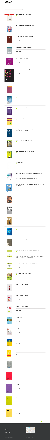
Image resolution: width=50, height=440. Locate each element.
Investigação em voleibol (19, 317)
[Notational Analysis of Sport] (9, 232)
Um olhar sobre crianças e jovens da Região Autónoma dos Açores (26, 25)
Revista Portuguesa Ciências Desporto (9, 437)
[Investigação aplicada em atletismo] (9, 331)
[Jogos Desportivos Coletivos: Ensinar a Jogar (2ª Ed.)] (9, 276)
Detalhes (17, 18)
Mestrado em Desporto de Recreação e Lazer (22, 239)
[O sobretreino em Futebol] (9, 165)
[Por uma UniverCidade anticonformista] (9, 111)
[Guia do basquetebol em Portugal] (9, 353)
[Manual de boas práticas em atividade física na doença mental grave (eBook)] (9, 253)
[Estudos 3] (9, 413)
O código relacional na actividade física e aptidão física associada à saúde (27, 206)
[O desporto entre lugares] (9, 199)
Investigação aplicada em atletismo (21, 328)
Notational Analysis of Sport (20, 228)
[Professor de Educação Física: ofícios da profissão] (9, 89)
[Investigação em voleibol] (9, 320)
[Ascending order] (13, 9)
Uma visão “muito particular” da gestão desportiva (23, 14)
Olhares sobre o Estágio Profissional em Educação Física (24, 140)
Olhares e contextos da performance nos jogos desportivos (25, 151)
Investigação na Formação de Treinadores (22, 306)
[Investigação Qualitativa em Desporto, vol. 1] (9, 298)
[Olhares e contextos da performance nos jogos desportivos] (9, 154)
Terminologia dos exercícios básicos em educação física (24, 36)
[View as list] (23, 9)
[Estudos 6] (9, 376)
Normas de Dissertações (28, 435)
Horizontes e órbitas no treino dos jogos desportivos (24, 339)
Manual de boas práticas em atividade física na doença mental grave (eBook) (27, 250)
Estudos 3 (17, 409)
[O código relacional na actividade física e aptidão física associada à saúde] (9, 210)
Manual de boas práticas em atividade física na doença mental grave (26, 263)
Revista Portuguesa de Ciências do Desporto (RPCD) (24, 69)
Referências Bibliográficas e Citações (29, 437)
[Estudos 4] (9, 400)
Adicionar (17, 29)
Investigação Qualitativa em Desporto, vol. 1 (22, 295)
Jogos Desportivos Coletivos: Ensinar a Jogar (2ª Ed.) (24, 273)
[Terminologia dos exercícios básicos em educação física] (9, 39)
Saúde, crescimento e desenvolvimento (22, 58)
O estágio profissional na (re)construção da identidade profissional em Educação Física (29, 173)
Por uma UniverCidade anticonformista (22, 107)
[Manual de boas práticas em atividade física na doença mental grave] (9, 266)
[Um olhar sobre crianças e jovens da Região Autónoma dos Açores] (9, 28)
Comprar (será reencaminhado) (19, 258)
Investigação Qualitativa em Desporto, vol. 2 (22, 284)
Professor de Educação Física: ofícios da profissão (23, 85)
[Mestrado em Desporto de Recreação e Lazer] (9, 243)
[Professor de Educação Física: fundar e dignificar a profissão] (9, 100)
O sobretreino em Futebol (19, 162)
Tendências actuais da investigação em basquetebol (24, 47)
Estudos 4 (17, 396)
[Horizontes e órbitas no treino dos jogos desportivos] (9, 342)
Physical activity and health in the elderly (22, 118)
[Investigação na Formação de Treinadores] (9, 309)
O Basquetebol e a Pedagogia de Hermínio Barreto (23, 217)
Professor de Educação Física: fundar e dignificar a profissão (25, 96)
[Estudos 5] (9, 388)
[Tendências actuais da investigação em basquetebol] (9, 50)
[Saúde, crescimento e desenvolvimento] (9, 61)
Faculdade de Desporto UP (8, 435)
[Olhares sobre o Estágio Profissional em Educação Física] (9, 143)
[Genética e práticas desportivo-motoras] (9, 364)
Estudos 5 (17, 384)
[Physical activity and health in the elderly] (9, 122)
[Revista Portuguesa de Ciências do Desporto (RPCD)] (9, 75)
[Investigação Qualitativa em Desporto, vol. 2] (9, 287)
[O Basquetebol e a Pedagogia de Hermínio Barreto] (9, 221)
